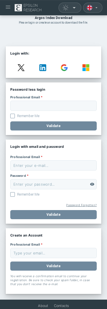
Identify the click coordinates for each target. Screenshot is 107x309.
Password (19, 176)
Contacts (61, 306)
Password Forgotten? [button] (81, 205)
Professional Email (26, 97)
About (43, 306)
